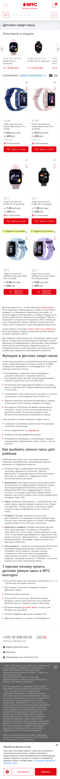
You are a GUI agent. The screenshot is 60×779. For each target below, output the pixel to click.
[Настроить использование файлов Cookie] (7, 772)
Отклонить (23, 772)
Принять (45, 772)
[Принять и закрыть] (57, 745)
